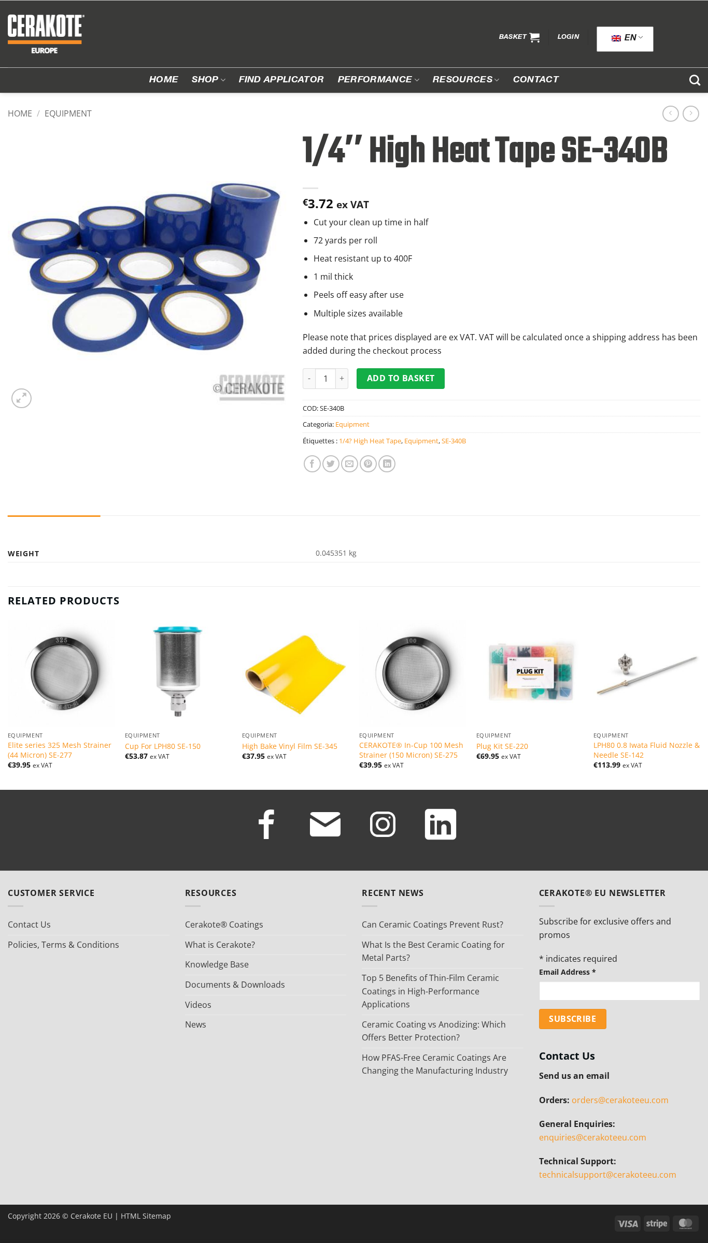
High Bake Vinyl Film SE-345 (289, 746)
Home (163, 80)
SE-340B (454, 440)
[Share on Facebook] (312, 463)
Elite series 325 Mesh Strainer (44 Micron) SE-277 (59, 750)
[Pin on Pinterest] (368, 463)
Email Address (567, 972)
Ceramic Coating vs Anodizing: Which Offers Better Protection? (434, 1031)
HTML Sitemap (146, 1216)
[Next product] (670, 114)
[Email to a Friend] (349, 463)
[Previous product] (691, 114)
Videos (198, 1004)
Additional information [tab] (54, 525)
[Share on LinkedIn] (386, 463)
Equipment (68, 113)
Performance (375, 80)
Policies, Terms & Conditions (63, 944)
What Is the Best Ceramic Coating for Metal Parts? (433, 951)
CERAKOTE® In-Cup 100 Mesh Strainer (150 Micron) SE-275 (411, 750)
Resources (462, 80)
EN (629, 39)
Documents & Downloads (235, 984)
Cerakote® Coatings (224, 924)
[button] (519, 37)
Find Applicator (281, 80)
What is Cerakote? (220, 944)
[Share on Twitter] (330, 463)
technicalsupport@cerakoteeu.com (607, 1174)
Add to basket (401, 378)
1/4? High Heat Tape (370, 440)
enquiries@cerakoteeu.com (592, 1137)
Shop (205, 80)
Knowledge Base (217, 964)
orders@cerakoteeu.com (620, 1100)
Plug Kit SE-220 (502, 746)
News (195, 1024)
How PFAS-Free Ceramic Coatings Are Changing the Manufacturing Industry (435, 1064)
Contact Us (29, 924)
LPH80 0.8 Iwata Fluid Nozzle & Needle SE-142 (646, 750)
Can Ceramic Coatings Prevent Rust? (432, 924)
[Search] (694, 80)
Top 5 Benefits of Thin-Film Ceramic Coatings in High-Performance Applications (430, 991)
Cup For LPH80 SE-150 (163, 746)
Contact (536, 80)
